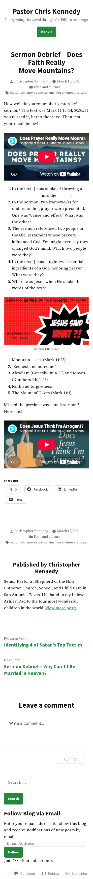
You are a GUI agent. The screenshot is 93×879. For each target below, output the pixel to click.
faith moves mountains (37, 92)
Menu (48, 31)
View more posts (61, 608)
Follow (13, 852)
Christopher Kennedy (31, 81)
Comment (72, 759)
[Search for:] (46, 782)
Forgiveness (65, 92)
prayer (82, 92)
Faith (14, 92)
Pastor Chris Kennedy (46, 11)
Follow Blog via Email (32, 813)
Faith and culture (47, 87)
